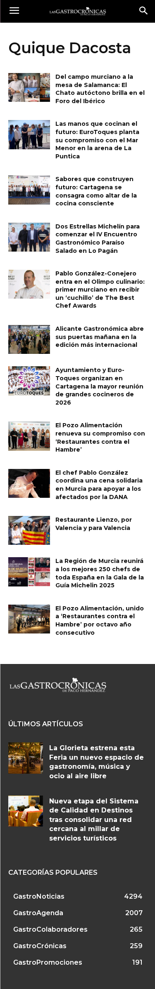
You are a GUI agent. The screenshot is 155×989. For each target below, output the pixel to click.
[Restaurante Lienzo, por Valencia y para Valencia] (29, 530)
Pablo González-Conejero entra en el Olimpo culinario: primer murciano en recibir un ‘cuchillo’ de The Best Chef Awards (100, 289)
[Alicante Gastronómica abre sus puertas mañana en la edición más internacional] (29, 339)
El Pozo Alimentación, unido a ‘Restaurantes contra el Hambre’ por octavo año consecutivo (99, 620)
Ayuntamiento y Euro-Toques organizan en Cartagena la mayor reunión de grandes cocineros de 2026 (99, 386)
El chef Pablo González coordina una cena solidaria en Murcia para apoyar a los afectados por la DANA (99, 485)
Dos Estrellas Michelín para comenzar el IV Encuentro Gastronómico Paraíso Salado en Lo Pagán (97, 238)
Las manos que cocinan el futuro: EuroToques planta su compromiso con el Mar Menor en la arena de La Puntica (97, 140)
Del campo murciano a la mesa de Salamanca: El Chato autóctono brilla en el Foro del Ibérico (100, 89)
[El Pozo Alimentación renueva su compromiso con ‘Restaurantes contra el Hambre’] (29, 436)
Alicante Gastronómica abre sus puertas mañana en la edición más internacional (99, 337)
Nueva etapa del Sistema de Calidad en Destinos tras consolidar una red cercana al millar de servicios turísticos (93, 819)
